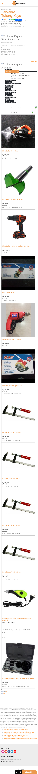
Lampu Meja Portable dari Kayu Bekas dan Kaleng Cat (15, 736)
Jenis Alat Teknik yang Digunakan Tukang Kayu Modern (16, 729)
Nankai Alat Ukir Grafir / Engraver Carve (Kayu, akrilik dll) (16, 619)
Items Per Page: (15, 107)
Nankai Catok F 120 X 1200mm (11, 432)
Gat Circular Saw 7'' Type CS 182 (12, 386)
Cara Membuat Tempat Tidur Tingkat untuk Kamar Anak (16, 735)
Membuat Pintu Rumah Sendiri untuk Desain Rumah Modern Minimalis (19, 732)
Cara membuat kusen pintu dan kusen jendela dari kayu (15, 730)
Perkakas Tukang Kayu (6, 9)
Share (4, 19)
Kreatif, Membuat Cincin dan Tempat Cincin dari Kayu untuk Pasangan (19, 733)
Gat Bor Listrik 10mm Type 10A (11, 339)
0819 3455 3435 (10, 761)
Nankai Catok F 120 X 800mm (11, 479)
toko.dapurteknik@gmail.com (13, 759)
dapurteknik (17, 769)
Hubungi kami (29, 772)
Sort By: (13, 112)
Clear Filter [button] (34, 61)
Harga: (3, 47)
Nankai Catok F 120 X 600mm (11, 525)
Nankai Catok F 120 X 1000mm (11, 572)
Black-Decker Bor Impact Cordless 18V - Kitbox (16, 246)
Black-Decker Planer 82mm (10, 151)
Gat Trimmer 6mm (8, 292)
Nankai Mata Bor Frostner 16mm (12, 199)
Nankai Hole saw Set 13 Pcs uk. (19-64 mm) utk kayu (18, 678)
